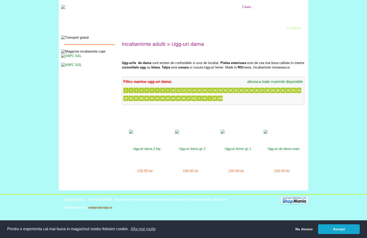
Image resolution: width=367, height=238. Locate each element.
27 (262, 90)
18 (214, 90)
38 (141, 98)
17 (209, 90)
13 (188, 90)
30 (277, 90)
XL (215, 98)
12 (183, 90)
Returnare (196, 4)
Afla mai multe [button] (143, 229)
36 (131, 98)
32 (288, 90)
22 (235, 90)
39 (146, 98)
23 (241, 90)
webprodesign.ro (100, 207)
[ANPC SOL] (71, 64)
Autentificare (160, 26)
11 (178, 90)
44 (173, 98)
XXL (220, 98)
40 (152, 98)
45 (178, 98)
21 (230, 90)
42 (162, 98)
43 (167, 98)
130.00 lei (145, 171)
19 (220, 90)
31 (283, 90)
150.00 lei (190, 171)
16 (204, 90)
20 (225, 90)
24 (246, 90)
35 (125, 98)
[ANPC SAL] (71, 56)
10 (173, 90)
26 (256, 90)
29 (272, 90)
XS (194, 98)
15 (199, 90)
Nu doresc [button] (304, 229)
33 (293, 90)
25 (251, 90)
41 (157, 98)
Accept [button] (339, 229)
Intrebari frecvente (161, 4)
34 (298, 90)
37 (136, 98)
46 (183, 98)
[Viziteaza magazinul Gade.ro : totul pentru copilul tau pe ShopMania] (294, 203)
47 (188, 98)
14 (193, 90)
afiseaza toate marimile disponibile (275, 81)
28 (267, 90)
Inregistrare (192, 26)
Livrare (181, 4)
